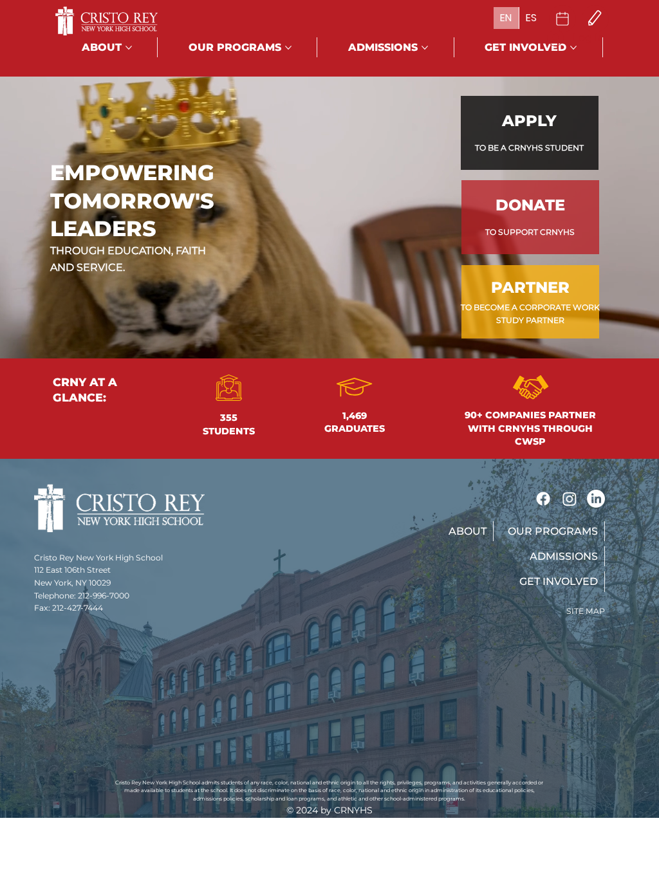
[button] (467, 531)
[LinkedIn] (596, 499)
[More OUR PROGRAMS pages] (288, 47)
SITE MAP (585, 611)
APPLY (529, 120)
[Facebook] (543, 499)
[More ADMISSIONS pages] (425, 47)
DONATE (530, 205)
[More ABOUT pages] (128, 47)
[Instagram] (570, 499)
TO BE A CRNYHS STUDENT (529, 148)
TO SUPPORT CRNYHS (530, 232)
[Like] (562, 18)
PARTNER (530, 287)
